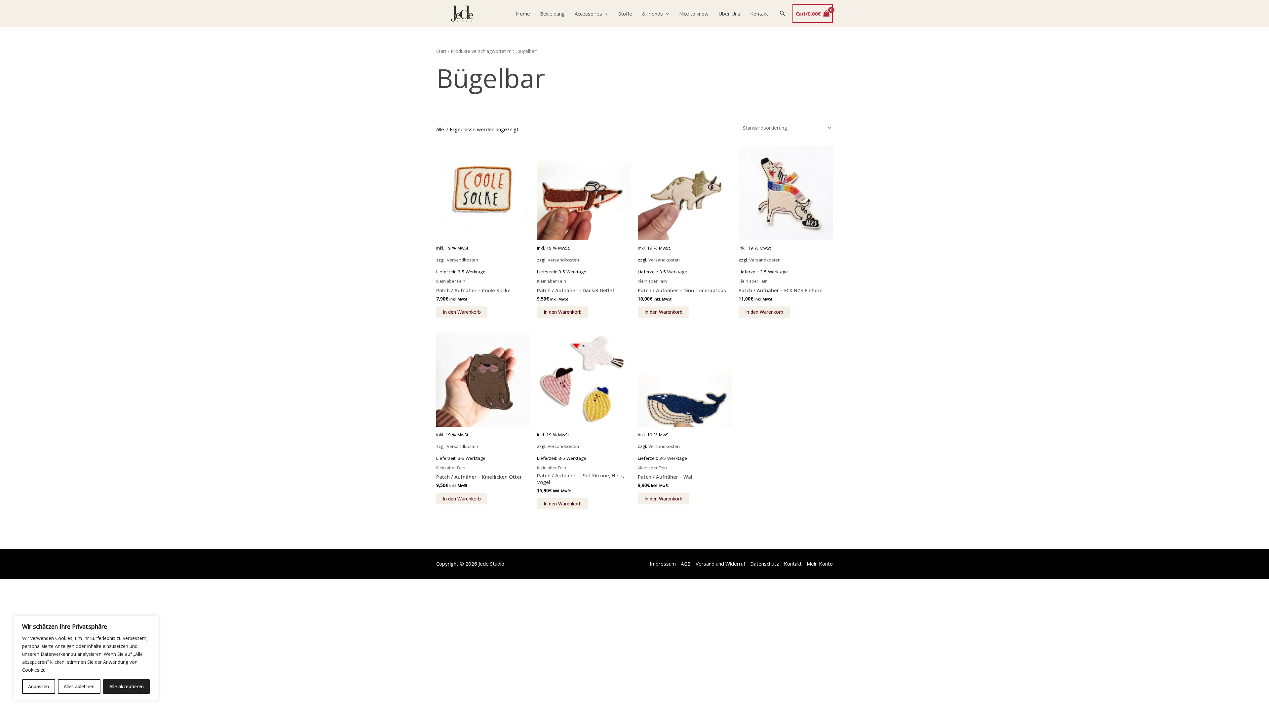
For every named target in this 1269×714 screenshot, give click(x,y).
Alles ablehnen (79, 686)
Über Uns (729, 13)
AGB (686, 563)
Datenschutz (764, 563)
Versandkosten (462, 260)
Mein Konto (820, 563)
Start (441, 51)
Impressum (663, 563)
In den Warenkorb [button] (462, 312)
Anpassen (38, 686)
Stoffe (625, 13)
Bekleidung (552, 13)
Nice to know (694, 13)
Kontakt (759, 13)
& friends (652, 13)
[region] (86, 658)
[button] (605, 13)
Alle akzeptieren (126, 686)
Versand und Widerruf (720, 563)
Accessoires (588, 13)
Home (523, 13)
